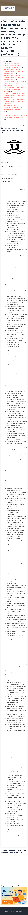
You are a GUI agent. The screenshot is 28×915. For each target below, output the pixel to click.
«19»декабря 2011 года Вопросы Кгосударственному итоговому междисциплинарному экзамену (12, 65)
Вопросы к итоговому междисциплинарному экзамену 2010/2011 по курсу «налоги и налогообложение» (15, 115)
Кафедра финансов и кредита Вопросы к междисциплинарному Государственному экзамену (14, 89)
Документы (21, 57)
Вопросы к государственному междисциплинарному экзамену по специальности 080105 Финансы (13, 123)
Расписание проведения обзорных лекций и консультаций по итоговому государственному (15, 83)
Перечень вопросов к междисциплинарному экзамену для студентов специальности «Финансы (13, 107)
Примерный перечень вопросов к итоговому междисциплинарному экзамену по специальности (15, 71)
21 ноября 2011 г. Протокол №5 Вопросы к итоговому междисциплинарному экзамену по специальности (15, 95)
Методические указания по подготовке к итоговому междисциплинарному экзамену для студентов (15, 101)
